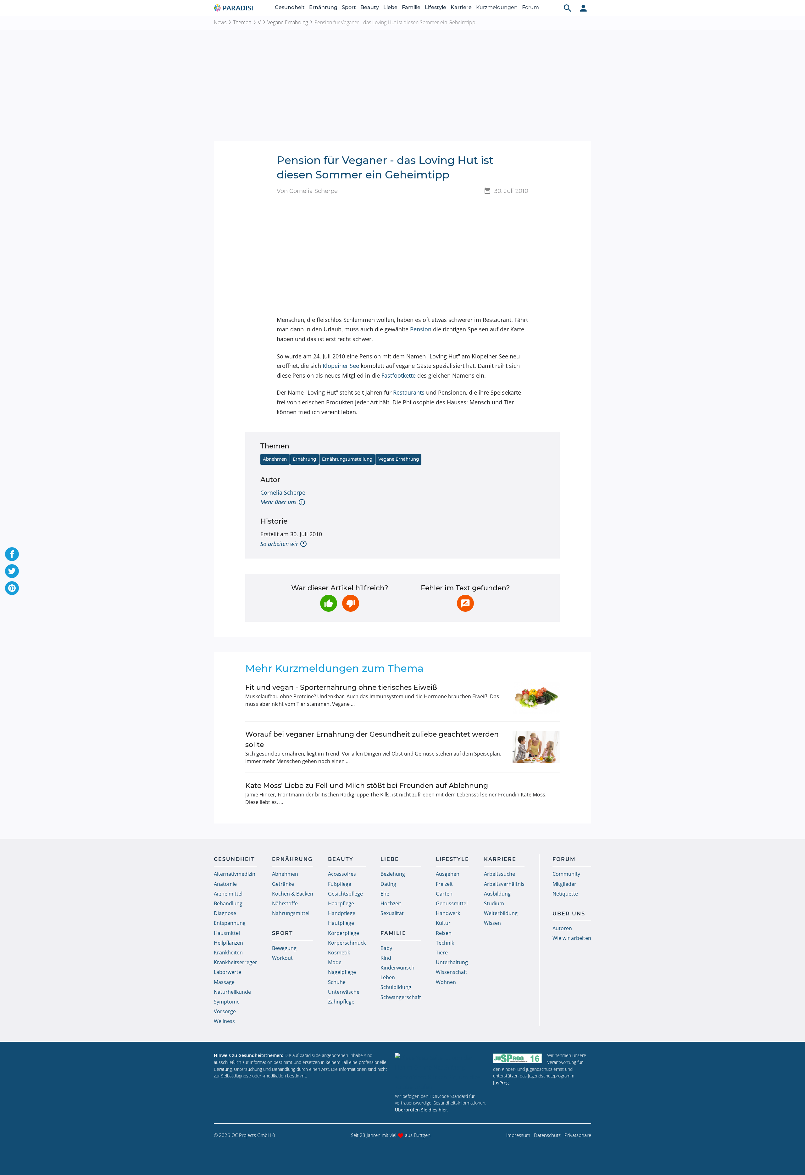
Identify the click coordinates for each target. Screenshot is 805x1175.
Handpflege (341, 913)
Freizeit (444, 883)
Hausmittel (227, 933)
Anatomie (225, 883)
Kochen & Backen (292, 893)
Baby (386, 948)
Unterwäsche (343, 991)
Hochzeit (390, 903)
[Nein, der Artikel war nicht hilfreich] (350, 603)
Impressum (518, 1135)
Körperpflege (343, 933)
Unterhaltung (452, 962)
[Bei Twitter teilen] (12, 571)
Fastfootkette (398, 375)
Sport (349, 7)
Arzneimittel (228, 893)
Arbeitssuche (499, 873)
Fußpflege (339, 883)
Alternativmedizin (234, 873)
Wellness (224, 1021)
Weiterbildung (501, 913)
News (220, 22)
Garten (444, 893)
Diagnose (225, 913)
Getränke (283, 883)
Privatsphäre (577, 1135)
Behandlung (228, 903)
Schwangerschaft (400, 997)
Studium (494, 903)
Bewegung (284, 948)
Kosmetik (339, 952)
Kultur (443, 922)
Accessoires (342, 873)
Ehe (384, 893)
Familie (411, 7)
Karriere (461, 7)
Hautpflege (341, 922)
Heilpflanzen (228, 942)
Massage (224, 982)
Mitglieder (564, 883)
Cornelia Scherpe (282, 492)
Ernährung (323, 7)
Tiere (442, 952)
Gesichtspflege (345, 893)
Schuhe (337, 982)
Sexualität (392, 913)
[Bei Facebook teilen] (12, 554)
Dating (388, 883)
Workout (282, 957)
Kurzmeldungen (497, 7)
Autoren (562, 928)
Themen (242, 22)
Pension (420, 329)
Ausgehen (447, 873)
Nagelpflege (342, 972)
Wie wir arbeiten (571, 938)
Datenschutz (547, 1135)
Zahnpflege (341, 1001)
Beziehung (392, 873)
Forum (530, 7)
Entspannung (230, 922)
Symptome (227, 1001)
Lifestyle (435, 7)
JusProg (501, 1083)
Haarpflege (341, 903)
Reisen (444, 933)
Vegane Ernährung (287, 22)
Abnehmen (275, 459)
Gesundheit (290, 7)
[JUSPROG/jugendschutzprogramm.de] (517, 1058)
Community (566, 873)
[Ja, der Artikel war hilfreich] (328, 603)
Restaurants (409, 392)
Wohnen (446, 982)
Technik (445, 942)
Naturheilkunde (232, 991)
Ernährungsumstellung (347, 459)
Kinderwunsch (397, 967)
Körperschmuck (347, 942)
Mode (334, 962)
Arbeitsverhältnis (504, 883)
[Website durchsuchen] (567, 8)
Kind (385, 957)
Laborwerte (227, 972)
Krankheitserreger (235, 962)
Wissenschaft (451, 972)
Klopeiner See (341, 365)
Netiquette (565, 893)
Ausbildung (497, 893)
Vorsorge (225, 1011)
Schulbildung (395, 987)
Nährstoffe (285, 903)
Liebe (390, 7)
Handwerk (448, 913)
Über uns (568, 914)
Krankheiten (228, 952)
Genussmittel (452, 903)
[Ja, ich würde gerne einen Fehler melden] (465, 603)
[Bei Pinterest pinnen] (12, 588)
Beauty (369, 7)
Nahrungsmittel (290, 913)
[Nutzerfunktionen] (583, 8)
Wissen (492, 922)
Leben (387, 977)
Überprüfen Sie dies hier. (421, 1110)
